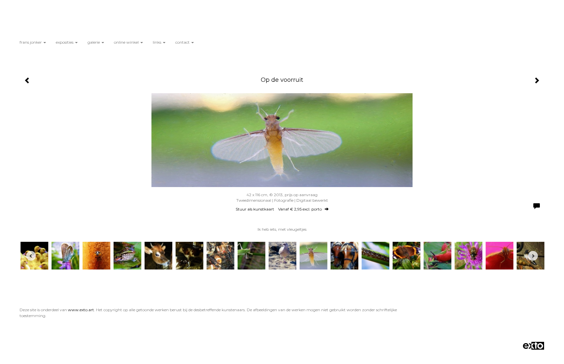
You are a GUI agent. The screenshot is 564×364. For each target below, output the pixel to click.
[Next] (533, 256)
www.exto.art (81, 309)
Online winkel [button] (127, 42)
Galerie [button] (94, 42)
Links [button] (157, 42)
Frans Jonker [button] (31, 42)
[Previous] (31, 256)
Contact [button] (183, 42)
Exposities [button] (65, 42)
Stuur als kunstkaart (279, 209)
